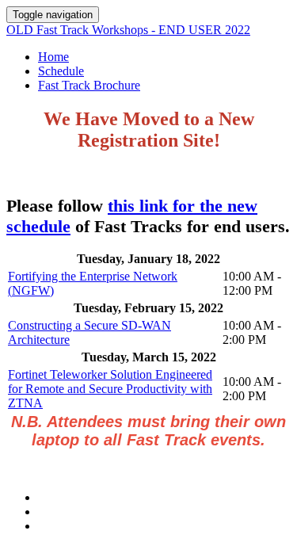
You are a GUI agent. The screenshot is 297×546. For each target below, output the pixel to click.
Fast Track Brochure (89, 85)
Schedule (61, 71)
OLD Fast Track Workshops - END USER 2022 (128, 29)
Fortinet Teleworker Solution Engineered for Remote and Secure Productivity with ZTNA (110, 389)
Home (53, 56)
